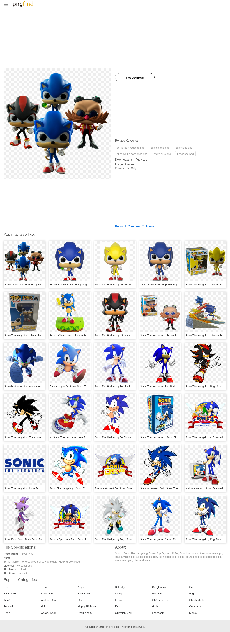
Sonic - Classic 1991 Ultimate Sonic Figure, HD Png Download (85, 335)
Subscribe (47, 593)
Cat (191, 587)
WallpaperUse (49, 600)
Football (8, 606)
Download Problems (141, 226)
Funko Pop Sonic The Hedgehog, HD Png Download (79, 284)
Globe (155, 606)
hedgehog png (185, 154)
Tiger (7, 600)
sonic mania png (160, 147)
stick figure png (162, 154)
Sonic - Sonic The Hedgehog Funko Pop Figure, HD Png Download (42, 284)
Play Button (84, 593)
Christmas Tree (161, 600)
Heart (7, 587)
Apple (81, 587)
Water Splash (48, 613)
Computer (195, 606)
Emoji (118, 600)
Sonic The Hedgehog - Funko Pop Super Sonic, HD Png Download (133, 284)
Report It (120, 226)
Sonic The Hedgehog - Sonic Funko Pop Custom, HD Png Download (43, 335)
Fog (191, 593)
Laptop (119, 593)
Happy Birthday (87, 606)
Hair (43, 606)
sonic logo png (184, 147)
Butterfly (120, 587)
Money (193, 613)
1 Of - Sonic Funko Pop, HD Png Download (164, 284)
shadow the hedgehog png (132, 154)
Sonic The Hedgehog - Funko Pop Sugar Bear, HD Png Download (177, 335)
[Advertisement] (57, 43)
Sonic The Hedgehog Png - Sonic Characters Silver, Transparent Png (134, 539)
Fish (117, 606)
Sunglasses (159, 587)
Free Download (135, 77)
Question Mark (123, 613)
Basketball (10, 593)
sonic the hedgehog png (130, 147)
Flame (44, 587)
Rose (81, 600)
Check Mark (196, 600)
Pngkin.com (85, 613)
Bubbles (157, 593)
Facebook (158, 613)
